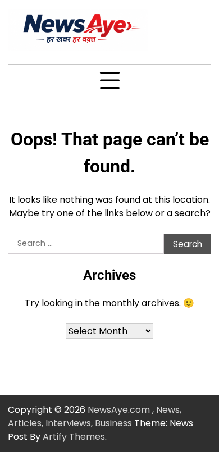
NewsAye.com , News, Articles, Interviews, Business (94, 416)
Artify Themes (74, 436)
